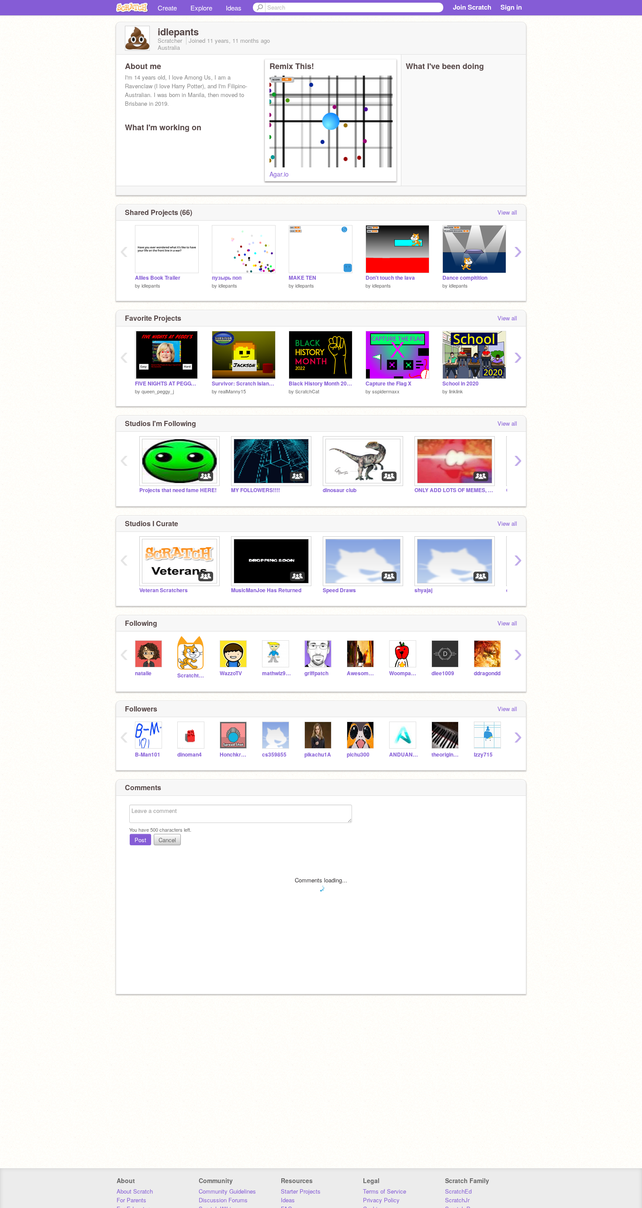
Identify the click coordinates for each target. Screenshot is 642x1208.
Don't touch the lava (390, 277)
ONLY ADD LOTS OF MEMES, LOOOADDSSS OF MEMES (453, 490)
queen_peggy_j (158, 391)
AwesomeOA (361, 673)
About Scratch (135, 1191)
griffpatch (316, 673)
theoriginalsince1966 (446, 754)
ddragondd (487, 673)
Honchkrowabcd (234, 754)
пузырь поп (227, 277)
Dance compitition (464, 277)
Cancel (167, 840)
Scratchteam (192, 675)
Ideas (234, 7)
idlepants (151, 285)
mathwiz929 (276, 673)
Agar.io (279, 174)
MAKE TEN (302, 277)
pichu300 (358, 754)
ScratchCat (307, 391)
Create (167, 7)
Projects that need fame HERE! (178, 490)
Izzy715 (483, 754)
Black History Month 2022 (320, 383)
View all (507, 212)
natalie (143, 673)
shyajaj (423, 590)
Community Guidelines (227, 1191)
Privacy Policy (381, 1200)
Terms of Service (384, 1191)
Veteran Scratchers (163, 590)
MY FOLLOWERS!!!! (255, 490)
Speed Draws (339, 590)
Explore (201, 7)
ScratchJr (457, 1200)
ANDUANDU (403, 754)
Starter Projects (301, 1191)
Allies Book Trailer (157, 277)
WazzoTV (231, 673)
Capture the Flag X (388, 383)
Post (140, 840)
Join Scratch (472, 7)
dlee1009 (442, 673)
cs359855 (274, 754)
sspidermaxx (386, 391)
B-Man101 (147, 754)
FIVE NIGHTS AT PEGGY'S (167, 383)
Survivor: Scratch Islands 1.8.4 (244, 383)
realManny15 (232, 391)
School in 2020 (460, 383)
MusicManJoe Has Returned (266, 590)
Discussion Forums (223, 1200)
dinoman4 (189, 754)
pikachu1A (317, 754)
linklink (456, 391)
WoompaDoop (403, 673)
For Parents (131, 1200)
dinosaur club (339, 490)
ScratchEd (458, 1191)
